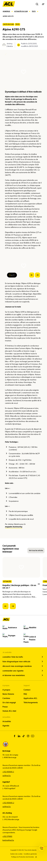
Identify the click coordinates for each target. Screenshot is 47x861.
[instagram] (28, 736)
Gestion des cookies (16, 854)
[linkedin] (19, 736)
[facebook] (14, 736)
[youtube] (32, 736)
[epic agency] (36, 857)
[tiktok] (23, 736)
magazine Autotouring (13, 527)
